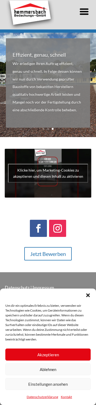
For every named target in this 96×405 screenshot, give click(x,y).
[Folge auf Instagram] (57, 228)
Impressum (43, 287)
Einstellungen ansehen (48, 384)
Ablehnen (48, 369)
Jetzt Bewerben (48, 254)
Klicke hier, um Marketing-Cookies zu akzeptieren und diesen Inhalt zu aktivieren (48, 173)
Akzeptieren (48, 354)
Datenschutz (17, 287)
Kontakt (66, 397)
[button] (88, 295)
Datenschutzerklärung (42, 397)
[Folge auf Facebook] (38, 228)
